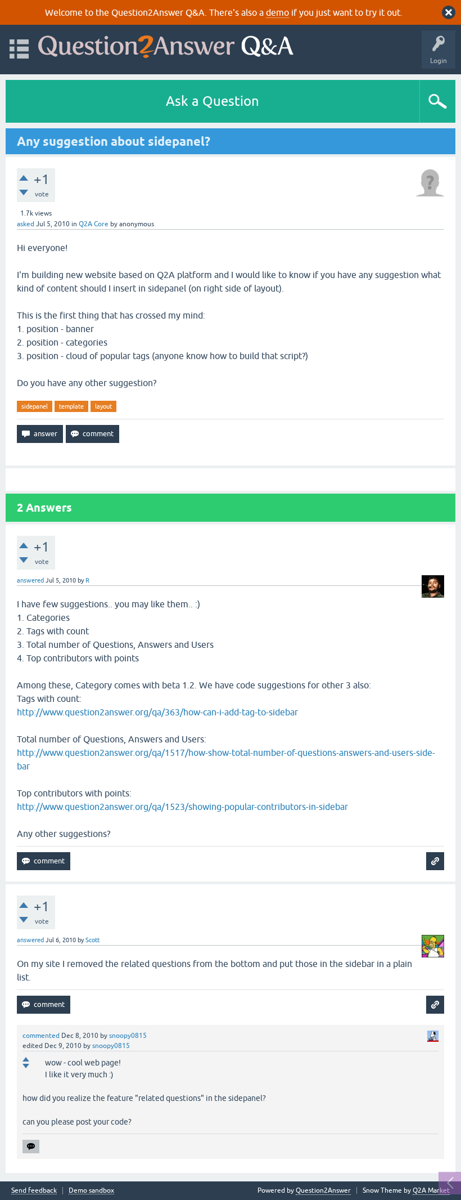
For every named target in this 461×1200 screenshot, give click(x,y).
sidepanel (34, 406)
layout (103, 406)
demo (277, 12)
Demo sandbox (91, 1190)
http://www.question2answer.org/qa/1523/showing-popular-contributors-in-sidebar (182, 807)
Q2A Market (431, 1190)
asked (25, 224)
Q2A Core (94, 224)
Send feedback (34, 1190)
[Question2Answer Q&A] (165, 44)
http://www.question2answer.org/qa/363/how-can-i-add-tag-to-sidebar (157, 712)
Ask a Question (212, 101)
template (71, 406)
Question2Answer (323, 1190)
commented (41, 1036)
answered (30, 580)
